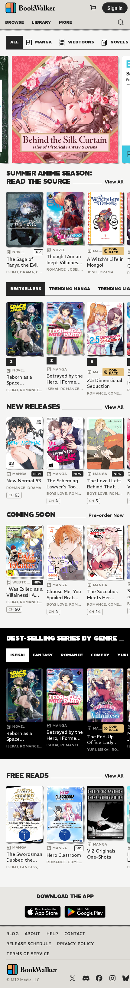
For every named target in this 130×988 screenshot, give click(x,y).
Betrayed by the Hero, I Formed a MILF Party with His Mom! (65, 379)
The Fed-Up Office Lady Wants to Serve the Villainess (104, 740)
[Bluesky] (125, 978)
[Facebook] (99, 978)
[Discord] (85, 978)
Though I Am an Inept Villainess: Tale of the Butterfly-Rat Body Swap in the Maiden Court (64, 259)
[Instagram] (112, 978)
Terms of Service (28, 954)
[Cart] (93, 8)
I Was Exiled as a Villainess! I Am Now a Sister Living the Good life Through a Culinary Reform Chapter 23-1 (24, 592)
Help (52, 934)
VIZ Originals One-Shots (101, 854)
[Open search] (121, 22)
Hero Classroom (64, 855)
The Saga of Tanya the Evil (21, 262)
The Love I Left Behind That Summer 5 (104, 484)
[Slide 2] (65, 109)
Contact (75, 934)
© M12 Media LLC (23, 980)
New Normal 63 (23, 481)
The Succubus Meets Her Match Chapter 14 (104, 594)
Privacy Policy (75, 944)
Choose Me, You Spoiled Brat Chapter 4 (64, 594)
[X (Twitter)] (72, 978)
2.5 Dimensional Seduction (104, 383)
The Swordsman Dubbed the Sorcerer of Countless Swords (24, 857)
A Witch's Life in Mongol (105, 262)
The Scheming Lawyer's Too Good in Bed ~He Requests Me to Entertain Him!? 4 (64, 484)
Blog (12, 934)
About (33, 934)
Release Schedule (28, 944)
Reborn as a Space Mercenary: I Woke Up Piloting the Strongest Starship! (19, 380)
